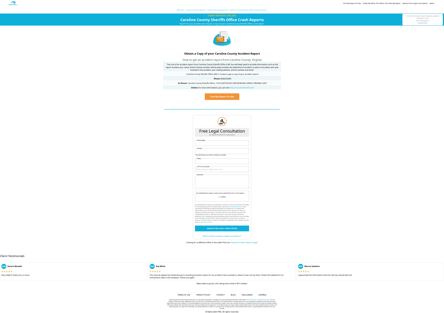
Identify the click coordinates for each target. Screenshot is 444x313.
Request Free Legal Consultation (415, 3)
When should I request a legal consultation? (222, 236)
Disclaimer (247, 295)
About (432, 3)
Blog (233, 295)
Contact (220, 295)
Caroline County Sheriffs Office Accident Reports (248, 10)
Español (263, 295)
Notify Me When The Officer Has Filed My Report (381, 3)
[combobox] (222, 169)
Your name (201, 140)
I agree (223, 197)
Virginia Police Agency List (217, 10)
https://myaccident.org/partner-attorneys (258, 300)
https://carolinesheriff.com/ (242, 87)
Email (199, 158)
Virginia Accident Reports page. (244, 242)
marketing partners (236, 207)
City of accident (203, 166)
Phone (199, 148)
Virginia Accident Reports (195, 10)
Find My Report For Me (352, 3)
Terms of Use (207, 222)
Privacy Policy (203, 295)
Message (200, 174)
